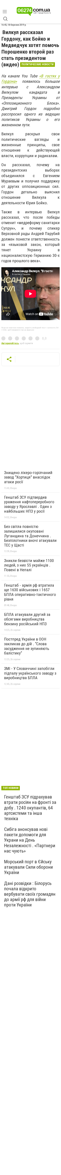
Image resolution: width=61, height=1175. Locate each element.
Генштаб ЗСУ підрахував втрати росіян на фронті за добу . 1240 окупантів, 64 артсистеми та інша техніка (30, 807)
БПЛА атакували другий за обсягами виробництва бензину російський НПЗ (27, 619)
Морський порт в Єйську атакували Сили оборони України (28, 867)
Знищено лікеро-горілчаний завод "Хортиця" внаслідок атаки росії (28, 477)
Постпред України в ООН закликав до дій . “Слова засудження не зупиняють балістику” (26, 646)
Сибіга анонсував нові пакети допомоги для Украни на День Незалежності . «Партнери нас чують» (29, 840)
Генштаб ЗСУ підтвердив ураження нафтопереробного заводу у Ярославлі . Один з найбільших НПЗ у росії (29, 504)
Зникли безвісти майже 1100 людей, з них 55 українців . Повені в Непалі (29, 565)
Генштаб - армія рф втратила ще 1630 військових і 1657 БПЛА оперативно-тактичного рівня (30, 592)
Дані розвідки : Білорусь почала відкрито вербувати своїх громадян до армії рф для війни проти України (29, 894)
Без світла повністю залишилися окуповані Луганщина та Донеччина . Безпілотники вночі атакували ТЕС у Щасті (30, 535)
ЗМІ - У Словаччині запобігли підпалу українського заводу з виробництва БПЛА (30, 673)
